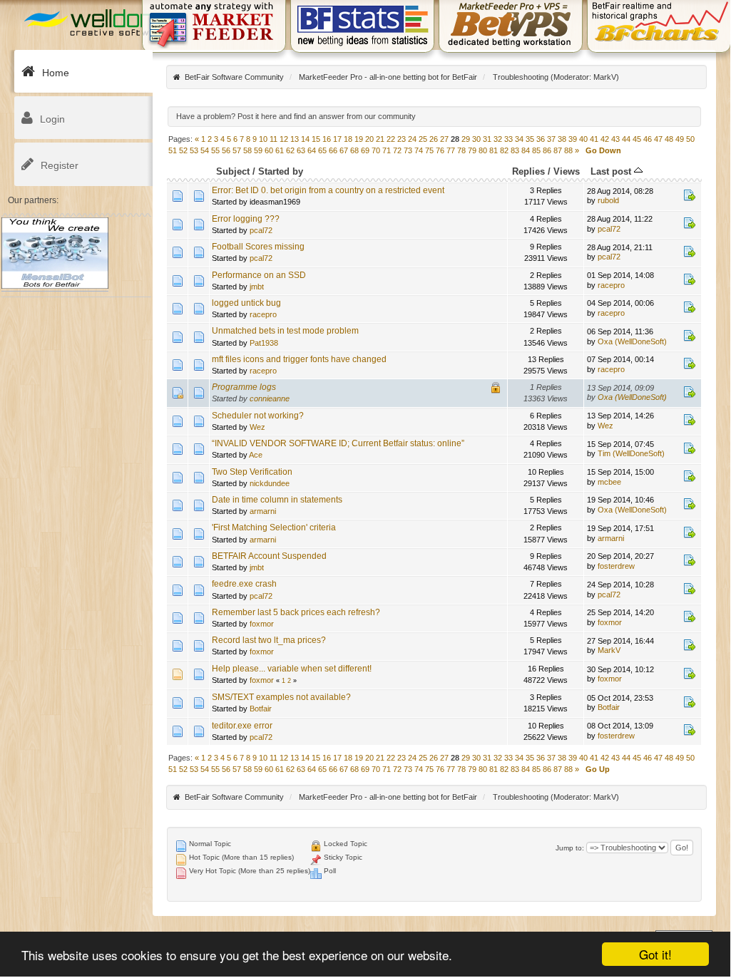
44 (626, 139)
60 (269, 150)
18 (348, 139)
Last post (612, 171)
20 (369, 139)
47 (658, 139)
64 (311, 150)
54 (204, 150)
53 (194, 150)
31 (487, 139)
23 (401, 139)
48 (669, 139)
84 (525, 150)
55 (215, 150)
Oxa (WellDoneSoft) (632, 341)
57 (236, 150)
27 (444, 139)
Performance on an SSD (259, 275)
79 (472, 150)
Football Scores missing (258, 247)
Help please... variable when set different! (292, 669)
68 (354, 150)
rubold (608, 200)
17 (337, 139)
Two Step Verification (252, 472)
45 (637, 139)
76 (440, 150)
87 (557, 150)
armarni (263, 511)
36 (540, 139)
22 (391, 139)
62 (290, 150)
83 (515, 150)
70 (376, 150)
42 (604, 139)
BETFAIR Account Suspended (269, 556)
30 (476, 139)
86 (547, 150)
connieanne (270, 398)
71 (386, 150)
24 (412, 139)
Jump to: (570, 848)
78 (461, 150)
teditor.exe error (242, 726)
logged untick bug (246, 303)
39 (572, 139)
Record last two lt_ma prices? (269, 640)
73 (408, 150)
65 (322, 150)
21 (380, 139)
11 (273, 139)
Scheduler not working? (258, 416)
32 (498, 139)
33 (508, 139)
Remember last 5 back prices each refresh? (296, 612)
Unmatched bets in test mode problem (285, 331)
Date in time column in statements (277, 500)
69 (365, 150)
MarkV (604, 77)
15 (316, 139)
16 (326, 139)
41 (594, 139)
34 (519, 139)
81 (493, 150)
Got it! (655, 954)
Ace (255, 455)
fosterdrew (616, 566)
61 (279, 150)
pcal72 (261, 230)
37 (551, 139)
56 (226, 150)
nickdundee (270, 483)
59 (258, 150)
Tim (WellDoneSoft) (631, 453)
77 (450, 150)
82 (504, 150)
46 (647, 139)
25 (423, 139)
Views (566, 171)
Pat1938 (264, 343)
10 (263, 139)
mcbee (609, 482)
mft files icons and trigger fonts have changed (299, 359)
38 (562, 139)
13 (294, 139)
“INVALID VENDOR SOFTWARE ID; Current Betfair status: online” (338, 443)
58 (247, 150)
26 (433, 139)
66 (333, 150)
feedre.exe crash (244, 584)
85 (536, 150)
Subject (233, 171)
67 (343, 150)
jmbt (257, 286)
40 (583, 139)
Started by (280, 171)
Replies (528, 171)
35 (530, 139)
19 (358, 139)
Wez (257, 427)
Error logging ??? (246, 219)
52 (183, 150)
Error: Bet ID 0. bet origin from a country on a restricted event (328, 190)
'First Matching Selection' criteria (274, 527)
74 (418, 150)
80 (483, 150)
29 (465, 139)
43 (615, 139)
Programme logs (244, 387)
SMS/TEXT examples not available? (281, 697)
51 (172, 150)
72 (397, 150)
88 (568, 150)
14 (305, 139)
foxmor (262, 623)
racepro (611, 285)
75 (429, 150)
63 (301, 150)
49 (679, 139)
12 (284, 139)
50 (690, 139)
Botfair (261, 708)
